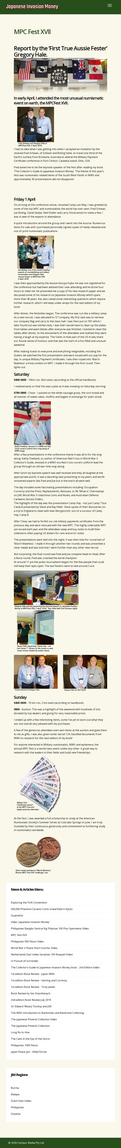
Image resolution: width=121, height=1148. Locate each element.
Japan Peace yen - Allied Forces (29, 1052)
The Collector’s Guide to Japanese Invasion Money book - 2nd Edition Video (55, 967)
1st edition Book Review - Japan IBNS (33, 974)
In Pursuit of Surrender (24, 961)
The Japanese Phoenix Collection (30, 1026)
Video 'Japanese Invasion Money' (30, 922)
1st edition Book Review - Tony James (33, 987)
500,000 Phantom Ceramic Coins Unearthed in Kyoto (42, 909)
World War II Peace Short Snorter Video (34, 948)
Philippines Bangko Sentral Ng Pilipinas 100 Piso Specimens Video (50, 928)
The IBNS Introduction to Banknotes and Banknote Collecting (47, 1013)
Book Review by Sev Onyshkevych (30, 993)
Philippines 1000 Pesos (24, 1045)
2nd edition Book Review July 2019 (31, 1000)
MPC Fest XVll (19, 935)
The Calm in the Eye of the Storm (30, 1039)
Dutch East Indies (21, 1101)
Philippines (17, 1107)
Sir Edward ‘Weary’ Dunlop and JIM (31, 1006)
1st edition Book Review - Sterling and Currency (39, 980)
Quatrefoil (17, 915)
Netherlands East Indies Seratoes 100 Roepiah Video (42, 954)
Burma (15, 1088)
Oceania (15, 1114)
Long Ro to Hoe (20, 1032)
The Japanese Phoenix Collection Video (34, 1019)
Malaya (15, 1094)
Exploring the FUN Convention (29, 902)
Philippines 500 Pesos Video (27, 941)
